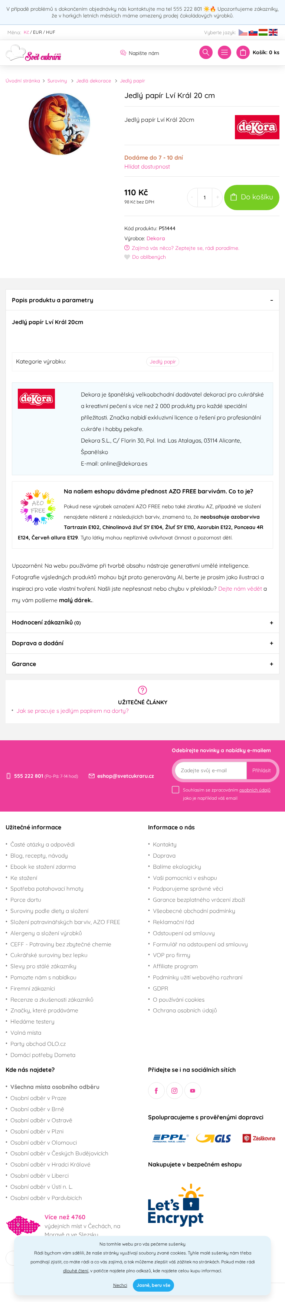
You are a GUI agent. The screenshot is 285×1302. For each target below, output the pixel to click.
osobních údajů (255, 790)
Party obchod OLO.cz (38, 1043)
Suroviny (57, 81)
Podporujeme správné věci (188, 888)
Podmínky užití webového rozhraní (197, 977)
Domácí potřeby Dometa (42, 1054)
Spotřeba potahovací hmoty (46, 888)
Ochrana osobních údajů (185, 1010)
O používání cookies (178, 999)
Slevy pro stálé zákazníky (43, 966)
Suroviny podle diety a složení (49, 910)
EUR (37, 32)
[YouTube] (192, 1090)
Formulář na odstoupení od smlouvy (200, 944)
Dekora (156, 238)
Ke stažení (23, 877)
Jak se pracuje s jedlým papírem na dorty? (72, 710)
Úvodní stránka (23, 81)
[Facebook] (156, 1090)
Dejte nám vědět (240, 588)
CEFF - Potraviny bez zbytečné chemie (60, 944)
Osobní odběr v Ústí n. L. (41, 1186)
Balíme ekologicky (177, 866)
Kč (26, 32)
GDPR (160, 988)
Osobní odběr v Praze (38, 1098)
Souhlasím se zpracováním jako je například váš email (227, 794)
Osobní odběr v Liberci (39, 1175)
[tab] (142, 299)
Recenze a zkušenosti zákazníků (52, 999)
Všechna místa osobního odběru (54, 1086)
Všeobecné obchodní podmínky (194, 910)
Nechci (120, 1285)
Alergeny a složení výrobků (46, 933)
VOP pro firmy (171, 955)
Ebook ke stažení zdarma (43, 866)
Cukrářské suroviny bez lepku (49, 955)
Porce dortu (25, 899)
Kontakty (165, 844)
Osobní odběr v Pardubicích (46, 1197)
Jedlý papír (132, 81)
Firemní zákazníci (32, 988)
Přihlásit (261, 770)
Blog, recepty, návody (39, 855)
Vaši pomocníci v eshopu (185, 877)
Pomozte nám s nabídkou (43, 977)
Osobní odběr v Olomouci (43, 1142)
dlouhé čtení (75, 1270)
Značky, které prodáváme (44, 1010)
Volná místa (25, 1032)
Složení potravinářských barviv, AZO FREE (65, 922)
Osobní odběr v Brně (37, 1109)
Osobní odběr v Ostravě (41, 1120)
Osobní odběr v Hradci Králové (50, 1164)
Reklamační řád (173, 922)
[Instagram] (174, 1090)
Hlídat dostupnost (147, 166)
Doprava (164, 855)
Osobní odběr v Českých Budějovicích (59, 1153)
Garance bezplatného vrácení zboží (199, 899)
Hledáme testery (32, 1021)
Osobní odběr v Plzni (36, 1131)
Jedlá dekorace (93, 81)
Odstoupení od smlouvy (184, 933)
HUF (50, 32)
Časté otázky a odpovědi (42, 844)
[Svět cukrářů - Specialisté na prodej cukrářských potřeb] (33, 52)
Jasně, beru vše (153, 1285)
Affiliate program (175, 966)
